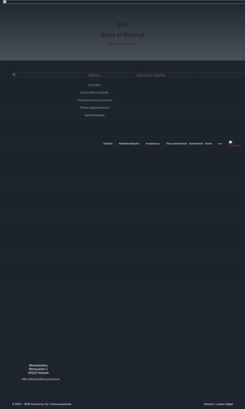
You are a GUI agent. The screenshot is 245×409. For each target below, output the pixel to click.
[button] (110, 143)
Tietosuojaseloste (61, 404)
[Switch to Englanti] (235, 144)
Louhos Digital (224, 404)
